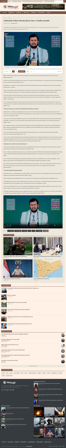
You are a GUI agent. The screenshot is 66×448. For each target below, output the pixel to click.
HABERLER (19, 12)
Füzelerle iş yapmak (13, 1)
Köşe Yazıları (55, 446)
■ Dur (28, 71)
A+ (16, 71)
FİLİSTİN (3, 373)
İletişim (63, 446)
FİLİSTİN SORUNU (9, 375)
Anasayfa (5, 18)
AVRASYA (60, 373)
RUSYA (26, 373)
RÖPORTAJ (34, 12)
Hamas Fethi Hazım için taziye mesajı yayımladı (29, 1)
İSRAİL (11, 373)
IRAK (7, 373)
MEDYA (48, 12)
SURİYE (48, 373)
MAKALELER (11, 12)
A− (10, 71)
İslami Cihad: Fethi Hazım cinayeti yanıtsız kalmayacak (52, 1)
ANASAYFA (4, 12)
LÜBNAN (43, 373)
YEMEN (9, 18)
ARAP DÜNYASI (16, 373)
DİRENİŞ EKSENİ (54, 373)
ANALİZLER (27, 12)
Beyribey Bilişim (29, 446)
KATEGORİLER (41, 12)
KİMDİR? (39, 373)
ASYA (22, 373)
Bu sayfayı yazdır (14, 23)
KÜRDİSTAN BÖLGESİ (32, 373)
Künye (60, 446)
